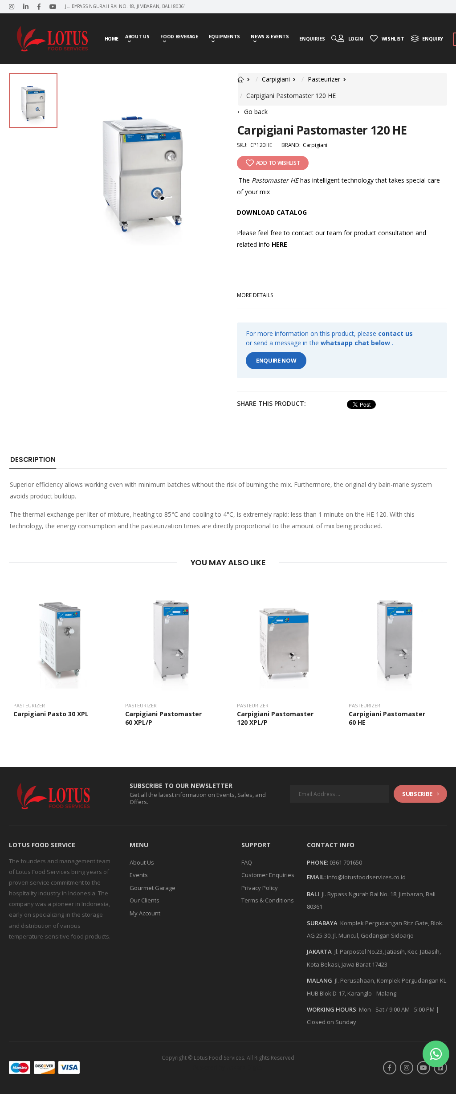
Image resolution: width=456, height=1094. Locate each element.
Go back (255, 111)
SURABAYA (322, 923)
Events (139, 875)
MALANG (319, 980)
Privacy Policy (259, 888)
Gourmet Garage (152, 888)
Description (32, 459)
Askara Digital (245, 1067)
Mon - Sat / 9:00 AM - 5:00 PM (397, 1009)
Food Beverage (179, 36)
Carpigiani (276, 79)
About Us (137, 36)
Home (112, 39)
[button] (436, 1054)
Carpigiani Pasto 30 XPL (51, 714)
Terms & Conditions (267, 900)
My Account (145, 913)
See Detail (60, 683)
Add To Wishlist (278, 163)
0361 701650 (346, 862)
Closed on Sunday (331, 1022)
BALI (313, 894)
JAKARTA (319, 951)
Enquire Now (276, 360)
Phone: (317, 862)
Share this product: (274, 403)
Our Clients (144, 900)
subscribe (417, 794)
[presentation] (440, 659)
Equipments (224, 36)
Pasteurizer (324, 79)
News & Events (270, 36)
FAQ (246, 862)
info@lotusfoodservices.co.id (366, 877)
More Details (255, 295)
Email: (316, 877)
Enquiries (312, 39)
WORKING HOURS (331, 1009)
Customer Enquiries (267, 875)
